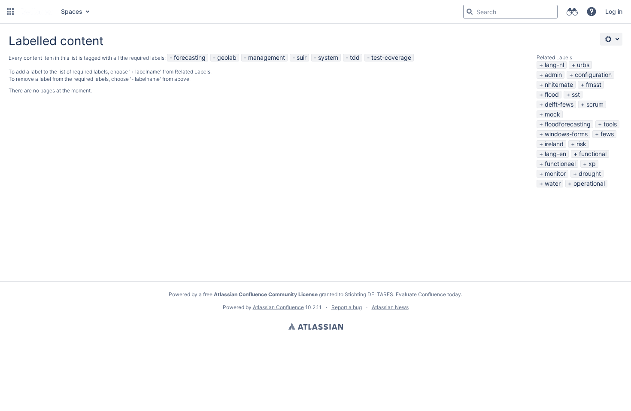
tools (610, 124)
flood (552, 94)
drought (590, 173)
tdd (355, 57)
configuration (593, 74)
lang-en (555, 153)
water (553, 183)
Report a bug (346, 307)
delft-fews (559, 104)
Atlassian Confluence (278, 307)
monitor (555, 173)
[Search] (469, 11)
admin (553, 74)
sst (576, 94)
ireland (554, 143)
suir (301, 57)
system (328, 57)
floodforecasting (568, 124)
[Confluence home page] (36, 11)
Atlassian (315, 326)
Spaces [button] (71, 11)
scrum (595, 104)
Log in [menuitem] (613, 11)
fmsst (593, 84)
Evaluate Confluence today (428, 294)
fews (607, 134)
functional (593, 153)
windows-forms (566, 134)
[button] (10, 11)
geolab (227, 57)
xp (592, 163)
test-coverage (391, 57)
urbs (583, 64)
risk (581, 143)
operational (589, 183)
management (266, 57)
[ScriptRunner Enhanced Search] (572, 11)
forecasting (190, 57)
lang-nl (554, 64)
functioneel (560, 163)
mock (552, 114)
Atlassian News (390, 307)
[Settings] (611, 39)
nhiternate (559, 84)
